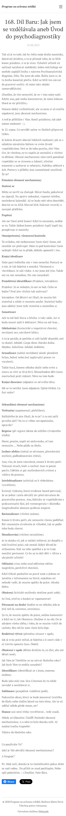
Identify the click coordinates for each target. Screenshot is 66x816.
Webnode (43, 811)
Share (10, 781)
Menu (60, 6)
